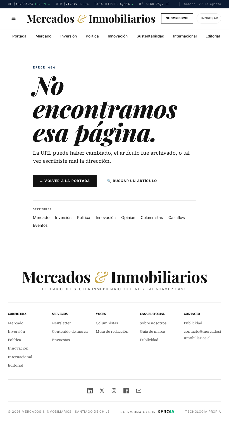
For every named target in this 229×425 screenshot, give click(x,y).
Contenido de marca (70, 331)
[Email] (139, 391)
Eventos (40, 225)
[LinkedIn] (90, 390)
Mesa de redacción (112, 331)
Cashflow (176, 217)
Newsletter (61, 323)
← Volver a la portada (65, 181)
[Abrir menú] (13, 18)
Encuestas (61, 340)
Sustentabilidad (150, 36)
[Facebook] (126, 390)
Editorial (213, 36)
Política (92, 36)
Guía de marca (152, 331)
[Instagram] (114, 390)
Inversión (68, 36)
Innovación (118, 36)
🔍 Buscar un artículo (132, 181)
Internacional (185, 36)
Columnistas (152, 217)
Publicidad (149, 340)
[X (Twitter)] (101, 390)
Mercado (43, 36)
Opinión (128, 217)
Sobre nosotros (153, 323)
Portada (19, 36)
